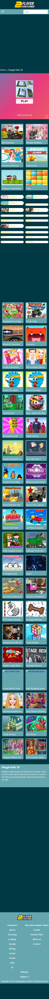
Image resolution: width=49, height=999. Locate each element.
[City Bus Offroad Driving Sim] (36, 593)
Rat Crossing (8, 142)
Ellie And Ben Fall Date (36, 367)
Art (2, 216)
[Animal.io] (36, 341)
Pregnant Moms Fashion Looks (17, 757)
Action (12, 210)
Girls (2, 242)
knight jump (31, 165)
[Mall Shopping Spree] (35, 671)
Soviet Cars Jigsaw (35, 505)
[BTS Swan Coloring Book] (13, 616)
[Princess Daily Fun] (12, 162)
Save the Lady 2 (33, 459)
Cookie (37, 930)
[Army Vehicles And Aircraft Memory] (13, 501)
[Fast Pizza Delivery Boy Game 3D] (13, 593)
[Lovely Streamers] (13, 363)
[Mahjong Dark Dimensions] (36, 478)
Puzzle (12, 958)
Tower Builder (32, 642)
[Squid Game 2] (36, 432)
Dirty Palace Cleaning (36, 711)
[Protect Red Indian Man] (13, 478)
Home (3, 70)
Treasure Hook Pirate (11, 188)
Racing (12, 226)
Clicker (3, 237)
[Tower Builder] (36, 639)
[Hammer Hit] (13, 409)
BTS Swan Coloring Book (14, 619)
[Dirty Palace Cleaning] (36, 708)
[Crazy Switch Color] (11, 671)
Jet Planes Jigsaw (34, 528)
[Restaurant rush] (13, 432)
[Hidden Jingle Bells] (13, 662)
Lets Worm (31, 734)
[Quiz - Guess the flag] (36, 409)
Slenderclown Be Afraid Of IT (16, 642)
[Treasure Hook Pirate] (12, 184)
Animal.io (30, 344)
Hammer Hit (8, 413)
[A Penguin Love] (13, 570)
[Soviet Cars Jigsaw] (36, 501)
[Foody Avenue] (13, 731)
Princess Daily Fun (10, 165)
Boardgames (6, 232)
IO (12, 967)
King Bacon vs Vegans (13, 321)
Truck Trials (31, 321)
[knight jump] (36, 162)
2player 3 (38, 197)
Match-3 (28, 216)
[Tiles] (36, 184)
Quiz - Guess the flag (35, 413)
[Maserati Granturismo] (13, 341)
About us (37, 939)
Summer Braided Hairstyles (15, 711)
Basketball (29, 242)
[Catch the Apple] (13, 386)
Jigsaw (28, 220)
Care (27, 227)
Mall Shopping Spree (35, 688)
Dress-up (29, 237)
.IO (26, 204)
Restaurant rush (10, 436)
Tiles (28, 188)
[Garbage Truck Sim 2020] (36, 547)
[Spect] (36, 570)
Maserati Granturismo (13, 344)
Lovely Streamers (11, 367)
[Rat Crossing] (12, 139)
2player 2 (13, 197)
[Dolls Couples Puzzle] (13, 547)
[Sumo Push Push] (13, 524)
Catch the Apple (10, 390)
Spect (29, 574)
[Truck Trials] (36, 318)
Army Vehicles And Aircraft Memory (19, 505)
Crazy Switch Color (11, 688)
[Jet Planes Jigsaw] (36, 524)
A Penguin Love (10, 574)
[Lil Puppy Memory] (36, 616)
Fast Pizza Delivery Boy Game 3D (18, 596)
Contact (37, 944)
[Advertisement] (24, 41)
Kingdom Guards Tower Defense (17, 459)
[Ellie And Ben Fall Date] (36, 363)
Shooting (12, 934)
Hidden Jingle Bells (11, 665)
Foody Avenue (9, 734)
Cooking (12, 939)
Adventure (5, 220)
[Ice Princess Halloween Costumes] (36, 754)
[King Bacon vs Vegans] (13, 318)
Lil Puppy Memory (34, 619)
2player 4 (13, 203)
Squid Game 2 (32, 436)
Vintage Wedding (34, 142)
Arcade (37, 210)
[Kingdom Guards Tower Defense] (13, 455)
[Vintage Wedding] (36, 139)
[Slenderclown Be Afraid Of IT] (13, 639)
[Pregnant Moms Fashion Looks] (13, 754)
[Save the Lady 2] (36, 455)
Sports (12, 930)
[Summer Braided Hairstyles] (13, 708)
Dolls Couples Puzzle (12, 551)
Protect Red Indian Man (13, 482)
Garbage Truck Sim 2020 (37, 551)
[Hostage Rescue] (36, 662)
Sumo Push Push (10, 528)
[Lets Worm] (36, 731)
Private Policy (36, 934)
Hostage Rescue (34, 665)
